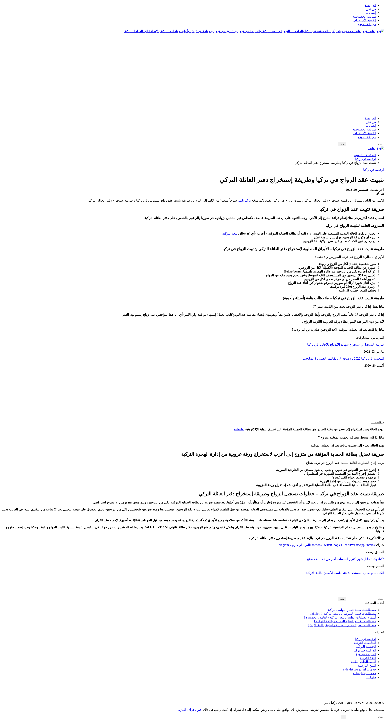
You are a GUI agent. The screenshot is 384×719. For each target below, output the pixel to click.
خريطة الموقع (367, 24)
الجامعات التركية (365, 642)
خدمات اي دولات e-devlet (359, 669)
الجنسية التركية (366, 646)
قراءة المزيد (186, 709)
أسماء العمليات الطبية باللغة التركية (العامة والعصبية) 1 (340, 617)
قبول (198, 709)
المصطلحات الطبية (363, 661)
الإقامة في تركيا (373, 169)
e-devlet (239, 429)
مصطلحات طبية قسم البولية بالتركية (351, 610)
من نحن (371, 9)
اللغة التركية (230, 233)
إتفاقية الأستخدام (364, 20)
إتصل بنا (371, 12)
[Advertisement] (311, 45)
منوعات (371, 677)
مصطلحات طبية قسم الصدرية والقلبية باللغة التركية (342, 625)
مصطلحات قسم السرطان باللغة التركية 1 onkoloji (343, 613)
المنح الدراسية (366, 665)
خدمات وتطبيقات (364, 673)
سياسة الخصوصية (364, 16)
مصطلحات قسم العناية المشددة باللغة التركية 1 (345, 621)
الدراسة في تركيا (365, 650)
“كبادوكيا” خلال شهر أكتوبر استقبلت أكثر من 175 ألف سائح (345, 559)
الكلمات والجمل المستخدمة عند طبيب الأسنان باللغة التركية (345, 573)
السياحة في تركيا (365, 654)
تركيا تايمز (244, 200)
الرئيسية (370, 5)
